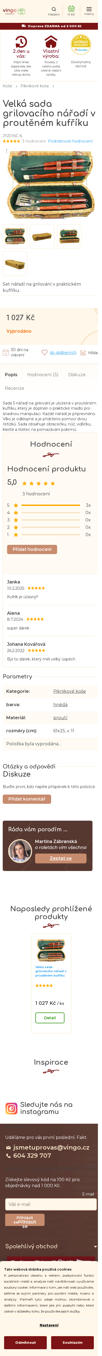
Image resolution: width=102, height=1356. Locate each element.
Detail (50, 1017)
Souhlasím (72, 1342)
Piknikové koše (69, 691)
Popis (11, 374)
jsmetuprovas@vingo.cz (51, 1147)
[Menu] (89, 11)
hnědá (60, 704)
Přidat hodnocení (32, 549)
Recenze (14, 388)
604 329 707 (32, 1155)
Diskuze (77, 374)
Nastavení (49, 1325)
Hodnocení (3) (42, 374)
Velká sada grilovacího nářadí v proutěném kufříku (50, 971)
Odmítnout (25, 1342)
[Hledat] (54, 11)
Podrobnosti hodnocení (70, 141)
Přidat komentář (26, 799)
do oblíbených (63, 352)
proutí (60, 717)
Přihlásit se (27, 1222)
